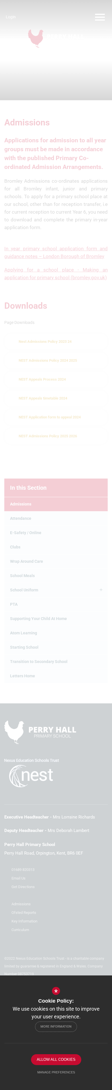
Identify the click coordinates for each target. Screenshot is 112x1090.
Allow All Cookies (56, 1059)
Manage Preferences (56, 1072)
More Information (56, 1026)
